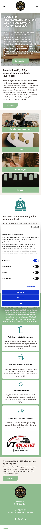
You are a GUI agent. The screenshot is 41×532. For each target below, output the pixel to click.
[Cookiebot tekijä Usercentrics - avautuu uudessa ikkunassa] (30, 227)
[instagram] (22, 519)
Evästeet (5, 528)
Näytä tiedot (31, 286)
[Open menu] (37, 5)
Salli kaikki (20, 292)
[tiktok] (25, 519)
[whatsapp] (18, 519)
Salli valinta (20, 298)
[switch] (36, 266)
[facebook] (15, 519)
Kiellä (20, 303)
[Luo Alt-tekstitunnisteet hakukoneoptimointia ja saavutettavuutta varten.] (3, 7)
